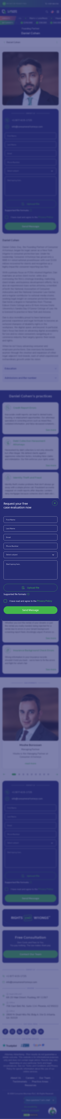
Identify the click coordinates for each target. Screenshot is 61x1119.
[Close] (54, 503)
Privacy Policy (44, 601)
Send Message (30, 610)
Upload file (33, 587)
